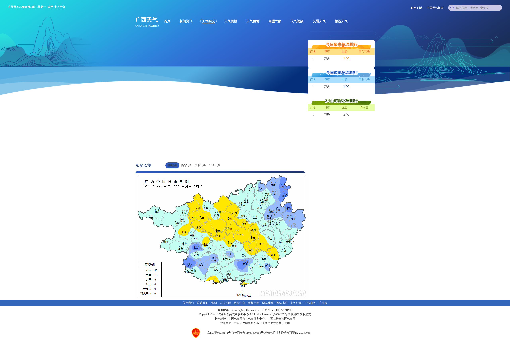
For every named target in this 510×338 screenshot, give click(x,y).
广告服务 (310, 302)
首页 (167, 21)
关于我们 (188, 302)
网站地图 (281, 302)
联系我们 (202, 302)
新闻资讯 (186, 21)
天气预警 (252, 21)
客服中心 (239, 302)
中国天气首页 (435, 7)
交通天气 (319, 21)
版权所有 (253, 323)
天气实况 (208, 21)
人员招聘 (225, 302)
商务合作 (296, 302)
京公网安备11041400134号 (247, 332)
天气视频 (297, 21)
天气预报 (230, 21)
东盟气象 (275, 21)
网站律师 (267, 302)
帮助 (214, 302)
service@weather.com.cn (245, 310)
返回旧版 (416, 7)
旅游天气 (341, 21)
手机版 (323, 302)
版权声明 (253, 302)
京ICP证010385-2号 (219, 332)
